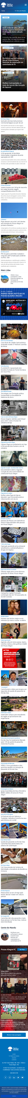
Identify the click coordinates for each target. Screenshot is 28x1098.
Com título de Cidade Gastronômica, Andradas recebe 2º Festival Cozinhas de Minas (14, 344)
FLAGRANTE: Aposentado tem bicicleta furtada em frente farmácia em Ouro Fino (13, 370)
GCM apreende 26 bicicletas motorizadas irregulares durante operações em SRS (12, 155)
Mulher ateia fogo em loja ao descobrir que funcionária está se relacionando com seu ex (12, 497)
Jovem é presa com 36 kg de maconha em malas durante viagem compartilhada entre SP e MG (14, 189)
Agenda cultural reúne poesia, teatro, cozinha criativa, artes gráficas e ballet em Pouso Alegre (14, 644)
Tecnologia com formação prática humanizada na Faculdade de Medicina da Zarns (12, 395)
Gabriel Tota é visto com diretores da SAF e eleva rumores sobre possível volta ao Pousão (13, 999)
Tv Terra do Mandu (20, 10)
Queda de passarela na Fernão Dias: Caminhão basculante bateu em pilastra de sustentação (13, 843)
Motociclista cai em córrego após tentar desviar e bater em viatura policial (12, 894)
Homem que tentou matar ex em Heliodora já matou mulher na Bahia (13, 619)
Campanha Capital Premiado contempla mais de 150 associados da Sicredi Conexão (13, 595)
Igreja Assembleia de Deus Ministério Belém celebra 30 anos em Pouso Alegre (13, 793)
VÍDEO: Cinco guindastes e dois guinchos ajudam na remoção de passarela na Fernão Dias (12, 767)
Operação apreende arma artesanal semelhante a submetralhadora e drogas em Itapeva (13, 548)
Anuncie (14, 1058)
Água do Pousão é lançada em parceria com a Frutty (11, 974)
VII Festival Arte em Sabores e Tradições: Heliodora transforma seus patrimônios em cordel (13, 818)
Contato (14, 1059)
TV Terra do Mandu (14, 1056)
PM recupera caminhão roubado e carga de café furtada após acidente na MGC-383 (13, 255)
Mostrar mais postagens (14, 1035)
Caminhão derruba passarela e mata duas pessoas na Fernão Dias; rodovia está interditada (13, 920)
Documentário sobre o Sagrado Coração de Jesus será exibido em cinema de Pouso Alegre (12, 471)
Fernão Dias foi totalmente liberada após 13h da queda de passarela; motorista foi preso (13, 742)
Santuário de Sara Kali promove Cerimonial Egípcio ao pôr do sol (12, 122)
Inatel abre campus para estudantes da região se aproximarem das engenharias (13, 716)
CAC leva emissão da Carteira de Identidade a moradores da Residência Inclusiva (14, 869)
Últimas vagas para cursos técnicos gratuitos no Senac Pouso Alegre (12, 572)
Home (3, 10)
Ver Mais (22, 949)
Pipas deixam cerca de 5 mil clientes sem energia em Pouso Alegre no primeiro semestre (13, 223)
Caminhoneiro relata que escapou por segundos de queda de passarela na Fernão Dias (14, 691)
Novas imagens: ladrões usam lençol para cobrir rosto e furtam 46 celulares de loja (13, 421)
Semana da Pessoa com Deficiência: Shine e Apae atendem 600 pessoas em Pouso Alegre (13, 522)
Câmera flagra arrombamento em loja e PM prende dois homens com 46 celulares (14, 446)
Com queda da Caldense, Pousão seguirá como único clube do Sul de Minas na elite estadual (13, 1024)
